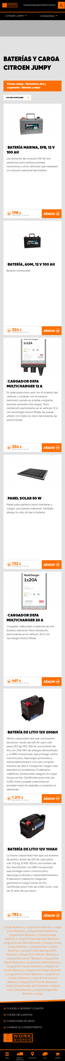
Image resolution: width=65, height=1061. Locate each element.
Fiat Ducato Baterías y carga (34, 966)
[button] (17, 97)
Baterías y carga (31, 88)
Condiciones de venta (21, 1021)
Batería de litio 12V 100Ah (32, 849)
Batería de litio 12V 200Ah (33, 732)
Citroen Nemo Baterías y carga (32, 942)
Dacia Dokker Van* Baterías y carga (36, 985)
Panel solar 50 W (24, 498)
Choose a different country (25, 1008)
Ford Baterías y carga (22, 931)
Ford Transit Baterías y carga (34, 974)
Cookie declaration (19, 1014)
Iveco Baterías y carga (32, 935)
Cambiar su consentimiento (24, 1027)
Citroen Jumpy (15, 84)
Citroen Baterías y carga (19, 927)
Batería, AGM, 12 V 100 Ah (31, 264)
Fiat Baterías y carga (48, 927)
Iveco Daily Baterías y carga (24, 989)
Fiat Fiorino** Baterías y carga (34, 958)
